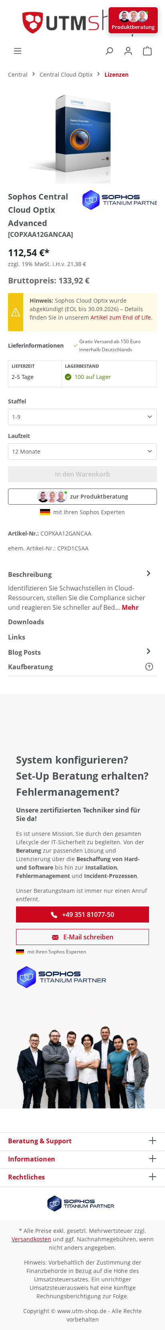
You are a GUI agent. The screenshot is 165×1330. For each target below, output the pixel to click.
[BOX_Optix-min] (82, 138)
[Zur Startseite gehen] (82, 23)
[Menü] (17, 51)
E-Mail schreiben (87, 937)
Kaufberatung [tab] (30, 666)
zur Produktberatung (99, 496)
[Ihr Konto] (128, 51)
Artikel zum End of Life (121, 317)
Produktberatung (133, 27)
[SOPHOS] (122, 200)
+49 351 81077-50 (87, 914)
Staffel (17, 401)
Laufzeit (19, 436)
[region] (82, 138)
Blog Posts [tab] (24, 652)
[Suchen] (109, 51)
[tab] (80, 590)
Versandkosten (31, 1239)
